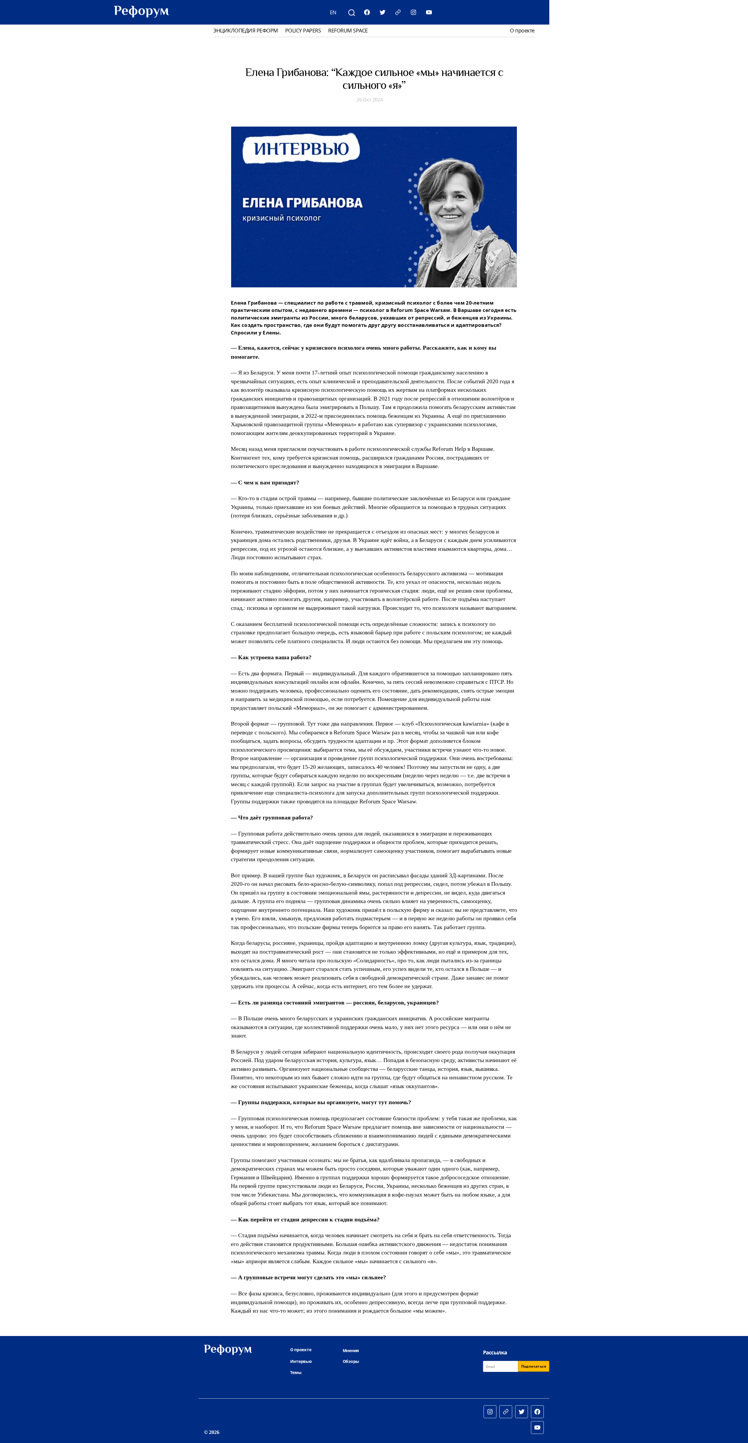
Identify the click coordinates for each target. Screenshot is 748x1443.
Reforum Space (348, 30)
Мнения (351, 1350)
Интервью (301, 1361)
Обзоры (351, 1361)
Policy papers (303, 30)
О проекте (522, 30)
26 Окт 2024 (369, 99)
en (333, 12)
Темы (296, 1372)
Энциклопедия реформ (245, 30)
